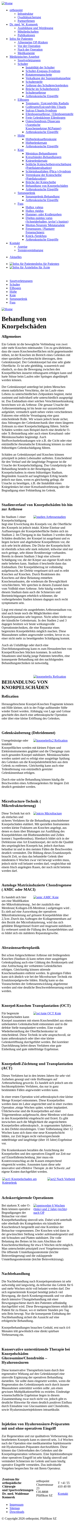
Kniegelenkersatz (36, 160)
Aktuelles (16, 257)
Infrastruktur (25, 13)
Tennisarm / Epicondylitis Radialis (47, 103)
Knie (21, 150)
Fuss (20, 203)
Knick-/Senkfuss (36, 236)
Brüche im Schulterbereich (42, 89)
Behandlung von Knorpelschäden (47, 185)
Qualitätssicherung (29, 17)
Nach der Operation (30, 49)
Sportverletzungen (29, 60)
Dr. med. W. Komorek (24, 24)
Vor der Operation (29, 46)
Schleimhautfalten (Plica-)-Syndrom (48, 171)
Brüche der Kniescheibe (41, 182)
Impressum (16, 1504)
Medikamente (26, 53)
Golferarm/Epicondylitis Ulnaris (46, 107)
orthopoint (16, 10)
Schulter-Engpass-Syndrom (43, 71)
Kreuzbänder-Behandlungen (43, 157)
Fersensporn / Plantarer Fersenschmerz (40, 230)
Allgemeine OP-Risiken (33, 42)
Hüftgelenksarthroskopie (41, 139)
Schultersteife (34, 81)
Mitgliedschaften (28, 31)
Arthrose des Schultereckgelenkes (47, 85)
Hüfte (21, 135)
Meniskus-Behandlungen (41, 153)
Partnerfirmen (26, 21)
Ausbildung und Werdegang (35, 28)
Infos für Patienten (21, 38)
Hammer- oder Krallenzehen (44, 214)
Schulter (23, 64)
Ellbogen (23, 99)
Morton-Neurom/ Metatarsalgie (45, 225)
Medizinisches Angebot (24, 56)
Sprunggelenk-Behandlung (43, 196)
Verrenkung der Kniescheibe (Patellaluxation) (44, 176)
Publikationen (26, 35)
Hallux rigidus (35, 210)
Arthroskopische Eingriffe (42, 96)
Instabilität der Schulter (40, 67)
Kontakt (15, 243)
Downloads (17, 1511)
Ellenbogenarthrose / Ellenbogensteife (49, 114)
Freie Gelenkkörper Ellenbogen (45, 117)
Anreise (22, 246)
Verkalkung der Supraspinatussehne (48, 78)
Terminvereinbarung (30, 250)
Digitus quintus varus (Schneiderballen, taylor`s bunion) (47, 219)
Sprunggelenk (26, 193)
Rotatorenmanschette (39, 74)
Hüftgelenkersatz (36, 142)
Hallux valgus (34, 207)
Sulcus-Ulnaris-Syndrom (41, 110)
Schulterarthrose (36, 92)
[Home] (7, 3)
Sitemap (15, 1508)
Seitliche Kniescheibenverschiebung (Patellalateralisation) (48, 165)
